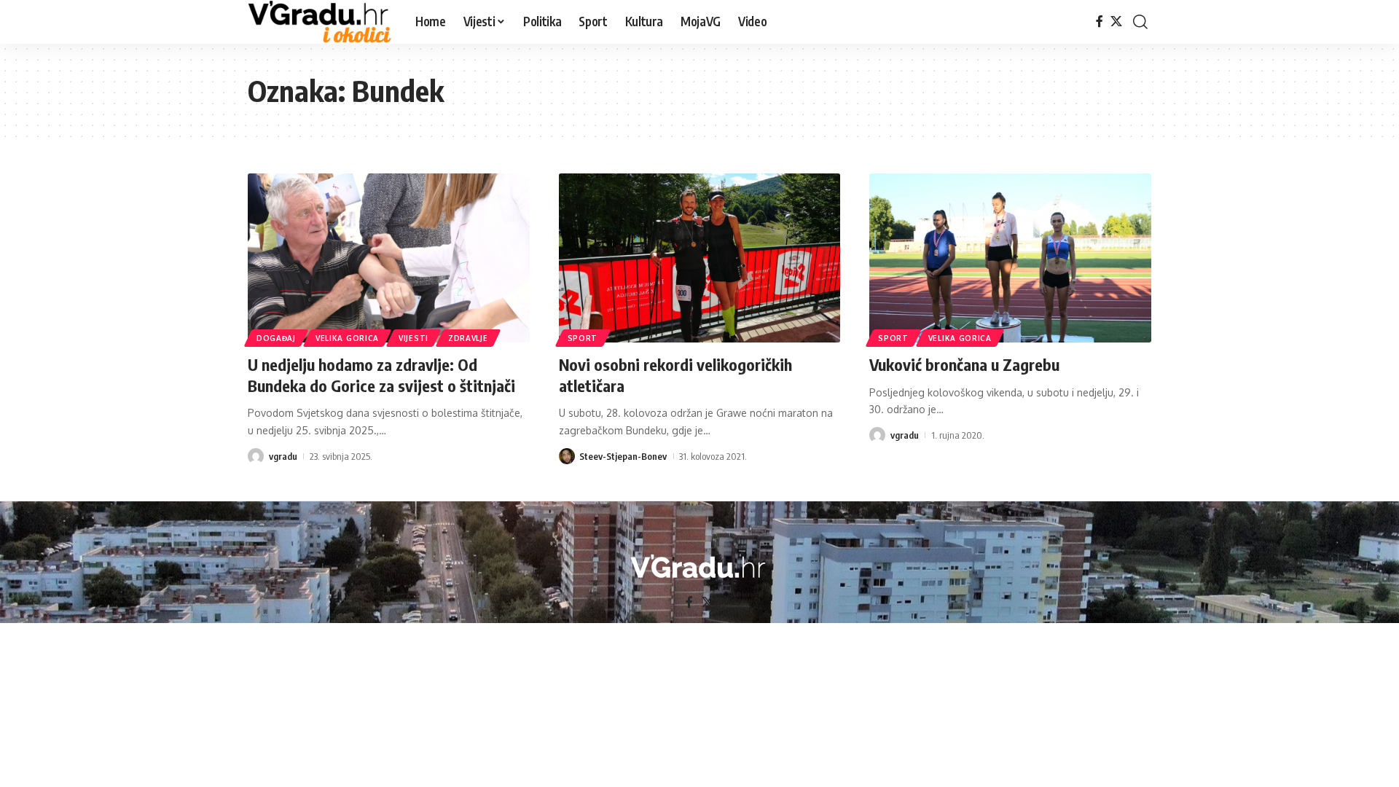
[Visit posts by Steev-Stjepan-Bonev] (567, 456)
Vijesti (413, 338)
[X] (1116, 21)
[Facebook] (1099, 21)
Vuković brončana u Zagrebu (964, 364)
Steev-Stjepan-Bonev (623, 456)
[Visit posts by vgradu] (256, 456)
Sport (583, 338)
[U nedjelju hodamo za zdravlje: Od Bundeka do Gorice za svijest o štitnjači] (389, 257)
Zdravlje (468, 338)
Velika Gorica (347, 338)
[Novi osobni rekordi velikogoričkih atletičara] (700, 257)
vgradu (283, 456)
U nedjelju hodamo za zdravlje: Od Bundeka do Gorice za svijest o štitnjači (381, 375)
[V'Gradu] (320, 22)
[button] (1140, 21)
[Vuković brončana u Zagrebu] (1010, 257)
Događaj (276, 338)
